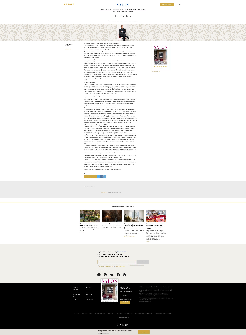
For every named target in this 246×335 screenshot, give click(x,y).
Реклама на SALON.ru (155, 71)
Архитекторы (124, 9)
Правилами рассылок (120, 266)
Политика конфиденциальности (163, 313)
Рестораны (124, 12)
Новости (103, 9)
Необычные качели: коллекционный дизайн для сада (89, 224)
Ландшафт (116, 9)
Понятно (143, 332)
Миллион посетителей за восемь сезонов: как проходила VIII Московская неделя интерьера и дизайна (155, 226)
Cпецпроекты (89, 299)
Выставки (88, 287)
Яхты (114, 12)
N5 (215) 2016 (68, 49)
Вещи (134, 9)
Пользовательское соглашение (143, 313)
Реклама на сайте (87, 313)
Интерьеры (109, 9)
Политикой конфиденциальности (106, 266)
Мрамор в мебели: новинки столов (111, 224)
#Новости (148, 241)
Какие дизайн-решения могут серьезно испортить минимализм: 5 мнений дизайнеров (133, 225)
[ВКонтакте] (101, 176)
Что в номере (125, 295)
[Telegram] (104, 176)
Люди (138, 9)
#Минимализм (132, 236)
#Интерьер (126, 236)
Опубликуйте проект (167, 4)
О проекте (76, 313)
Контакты (110, 313)
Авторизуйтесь (104, 192)
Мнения (131, 12)
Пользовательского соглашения (137, 265)
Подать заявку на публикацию (124, 313)
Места (130, 9)
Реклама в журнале (100, 313)
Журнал (143, 9)
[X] (98, 176)
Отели (118, 12)
